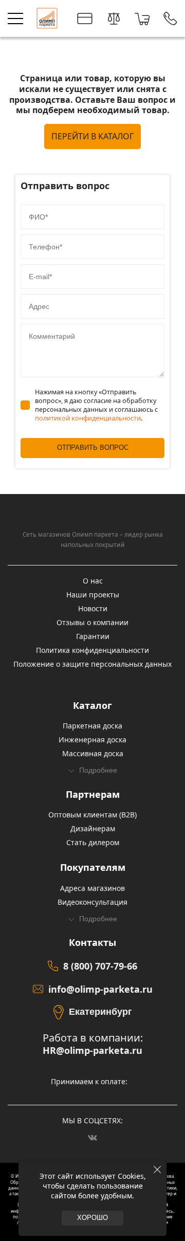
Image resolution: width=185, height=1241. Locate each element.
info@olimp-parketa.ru (100, 989)
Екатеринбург (100, 1012)
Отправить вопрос (92, 447)
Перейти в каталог (92, 136)
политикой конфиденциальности (88, 418)
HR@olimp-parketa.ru (92, 1050)
